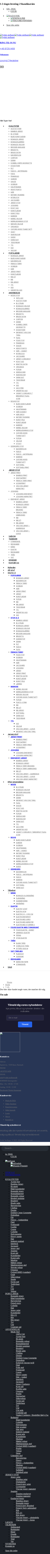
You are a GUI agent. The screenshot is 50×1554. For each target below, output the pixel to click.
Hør (12, 192)
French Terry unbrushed (26, 768)
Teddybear (15, 242)
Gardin (14, 179)
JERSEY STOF (14, 470)
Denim (13, 160)
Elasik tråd (20, 943)
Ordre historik (10, 1110)
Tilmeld (25, 1024)
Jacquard (15, 200)
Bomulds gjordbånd (25, 896)
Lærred (19, 684)
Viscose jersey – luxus (25, 729)
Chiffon (14, 158)
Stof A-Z (12, 573)
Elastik (14, 549)
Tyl (12, 245)
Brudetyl (14, 150)
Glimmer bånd (22, 901)
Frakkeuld (15, 176)
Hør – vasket (21, 351)
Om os (7, 1116)
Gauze (13, 181)
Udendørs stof (17, 446)
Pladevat (20, 954)
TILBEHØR (13, 539)
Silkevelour (15, 234)
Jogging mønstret (24, 496)
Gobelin (14, 184)
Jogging (14, 205)
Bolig (13, 837)
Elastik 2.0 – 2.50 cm (24, 914)
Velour (14, 250)
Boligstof (15, 401)
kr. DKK (11, 9)
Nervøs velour (17, 224)
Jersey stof (15, 203)
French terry (16, 264)
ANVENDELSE (14, 293)
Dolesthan (15, 166)
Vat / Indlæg (17, 951)
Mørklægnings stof (19, 221)
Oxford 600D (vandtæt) (21, 229)
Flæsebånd (20, 898)
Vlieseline (20, 956)
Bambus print (21, 475)
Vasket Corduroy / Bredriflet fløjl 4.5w (24, 396)
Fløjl (13, 174)
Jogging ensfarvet (24, 494)
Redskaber (15, 544)
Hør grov (20, 414)
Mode (13, 784)
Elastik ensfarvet (23, 917)
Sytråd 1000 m (22, 948)
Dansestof (20, 639)
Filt (12, 168)
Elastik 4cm (21, 911)
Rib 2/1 (13, 277)
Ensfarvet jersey (18, 499)
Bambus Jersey (17, 131)
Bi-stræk (14, 134)
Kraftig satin (21, 364)
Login (7, 1113)
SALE (10, 967)
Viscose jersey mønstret (26, 779)
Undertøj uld (16, 290)
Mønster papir (22, 962)
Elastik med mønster (24, 922)
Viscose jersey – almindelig (27, 774)
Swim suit (15, 240)
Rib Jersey (15, 282)
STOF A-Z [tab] (10, 1172)
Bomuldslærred (17, 142)
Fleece (18, 451)
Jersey (18, 594)
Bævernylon (16, 155)
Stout (18, 443)
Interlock (15, 197)
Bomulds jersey (17, 139)
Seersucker (20, 372)
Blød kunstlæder (18, 136)
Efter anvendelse (15, 782)
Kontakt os (14, 562)
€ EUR (14, 11)
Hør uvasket (21, 412)
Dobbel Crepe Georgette (21, 163)
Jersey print (16, 271)
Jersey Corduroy (23, 359)
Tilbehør (11, 890)
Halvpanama (16, 187)
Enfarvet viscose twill (26, 731)
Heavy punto (16, 189)
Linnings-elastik (23, 933)
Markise (14, 216)
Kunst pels (15, 213)
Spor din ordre (12, 25)
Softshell (20, 465)
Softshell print (22, 467)
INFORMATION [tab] (12, 1175)
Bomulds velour (18, 144)
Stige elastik (21, 938)
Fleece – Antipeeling (19, 171)
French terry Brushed (25, 766)
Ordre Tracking (10, 1104)
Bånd (13, 547)
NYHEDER (13, 560)
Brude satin (16, 152)
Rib (12, 279)
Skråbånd (20, 903)
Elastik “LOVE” (21, 909)
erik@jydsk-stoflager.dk (8, 1078)
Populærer (16, 575)
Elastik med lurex (23, 919)
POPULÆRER (14, 253)
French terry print (24, 481)
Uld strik (20, 388)
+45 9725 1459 (5, 1071)
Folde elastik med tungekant (25, 927)
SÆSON (12, 536)
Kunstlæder (16, 211)
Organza (15, 226)
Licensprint (21, 483)
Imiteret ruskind (17, 195)
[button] (1, 1144)
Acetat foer (16, 129)
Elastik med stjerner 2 (25, 925)
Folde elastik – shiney (25, 930)
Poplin (18, 369)
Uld (12, 248)
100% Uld (19, 298)
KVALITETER (14, 126)
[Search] (47, 1148)
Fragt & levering (11, 1107)
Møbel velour (16, 219)
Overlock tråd (22, 946)
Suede (13, 237)
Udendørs (15, 869)
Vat (12, 557)
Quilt (13, 232)
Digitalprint (21, 478)
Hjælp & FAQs (10, 1101)
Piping (18, 935)
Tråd (13, 555)
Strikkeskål (15, 541)
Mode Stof (15, 295)
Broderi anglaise (18, 147)
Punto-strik (21, 702)
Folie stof (20, 340)
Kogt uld (15, 208)
